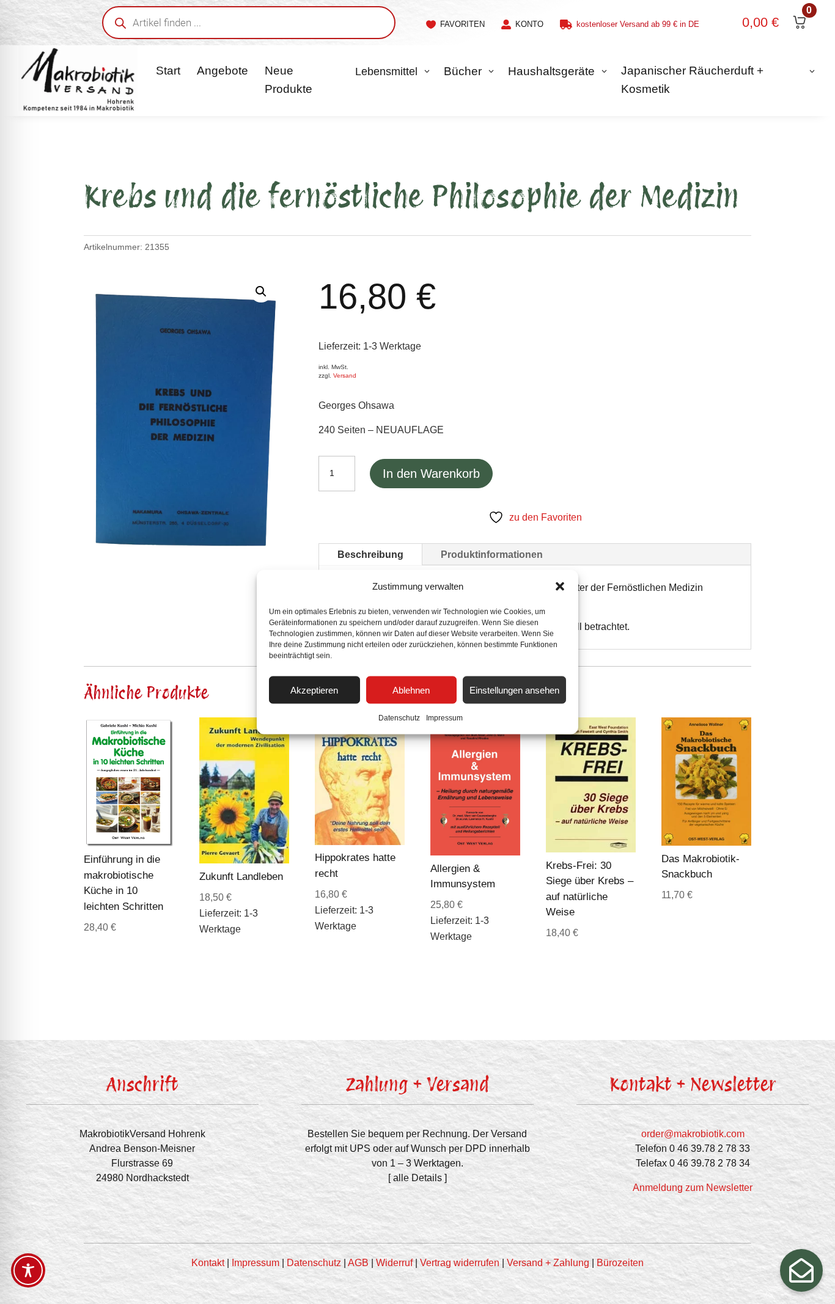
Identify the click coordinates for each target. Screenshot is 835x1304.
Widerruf (394, 1263)
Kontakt (207, 1263)
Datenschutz (399, 718)
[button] (560, 587)
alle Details (417, 1178)
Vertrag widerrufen (459, 1263)
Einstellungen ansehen (514, 689)
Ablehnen (411, 689)
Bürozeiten (620, 1263)
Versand (344, 375)
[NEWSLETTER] (801, 1270)
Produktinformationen (492, 554)
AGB (358, 1263)
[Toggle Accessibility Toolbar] (28, 1270)
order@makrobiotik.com (693, 1134)
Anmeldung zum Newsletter (692, 1187)
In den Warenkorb (431, 473)
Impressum (444, 718)
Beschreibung (370, 554)
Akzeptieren (314, 689)
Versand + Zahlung (548, 1263)
